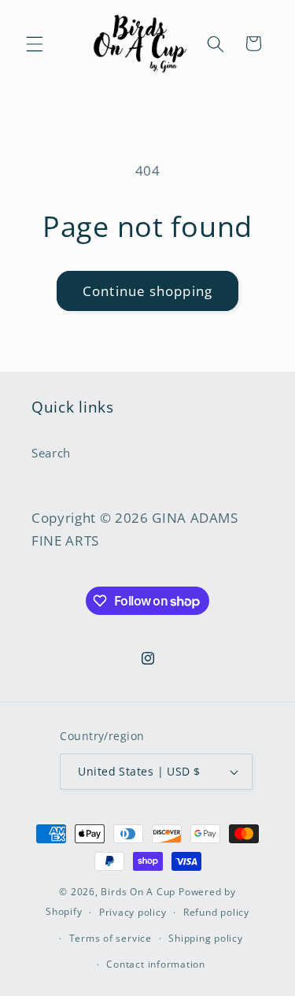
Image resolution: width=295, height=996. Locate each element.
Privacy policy (133, 912)
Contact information (155, 964)
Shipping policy (205, 938)
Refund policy (216, 912)
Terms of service (110, 938)
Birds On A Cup (138, 891)
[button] (34, 43)
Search (51, 453)
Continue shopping (147, 291)
